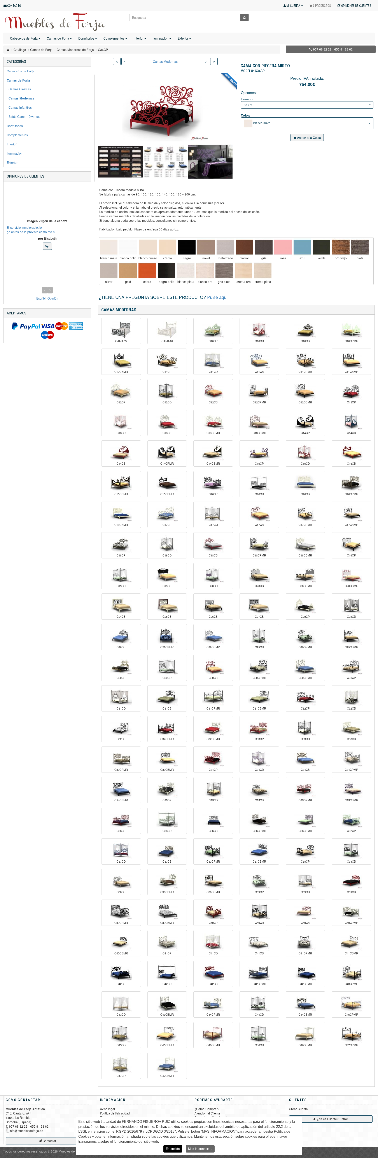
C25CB (167, 616)
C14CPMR (167, 463)
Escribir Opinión (47, 298)
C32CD (351, 708)
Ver (47, 246)
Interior (139, 38)
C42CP (121, 984)
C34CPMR (351, 769)
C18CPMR (259, 555)
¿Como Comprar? (206, 1109)
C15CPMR (121, 494)
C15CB (351, 463)
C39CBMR (167, 922)
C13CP (351, 402)
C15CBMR (167, 494)
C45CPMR (351, 1014)
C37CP (351, 831)
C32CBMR (213, 739)
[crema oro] (243, 270)
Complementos (114, 38)
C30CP (121, 678)
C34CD (259, 769)
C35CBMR (351, 800)
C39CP (259, 892)
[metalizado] (225, 247)
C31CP (351, 678)
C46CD (259, 1045)
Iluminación (161, 38)
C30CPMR (259, 678)
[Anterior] (125, 61)
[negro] (187, 247)
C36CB (213, 831)
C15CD (305, 463)
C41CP (167, 953)
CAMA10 (167, 341)
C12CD (167, 402)
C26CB (213, 616)
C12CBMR (305, 402)
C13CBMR (259, 433)
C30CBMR (305, 678)
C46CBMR (305, 1045)
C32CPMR (167, 739)
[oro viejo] (341, 247)
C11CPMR (305, 371)
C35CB (259, 800)
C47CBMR (167, 1076)
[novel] (206, 247)
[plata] (360, 247)
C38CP (305, 861)
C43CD (121, 1014)
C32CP (305, 708)
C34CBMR (121, 800)
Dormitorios (86, 38)
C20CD (213, 586)
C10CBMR (121, 371)
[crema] (167, 247)
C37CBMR (259, 861)
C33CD (305, 739)
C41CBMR (351, 953)
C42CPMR (259, 984)
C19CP (351, 555)
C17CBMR (351, 525)
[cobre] (147, 270)
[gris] (264, 247)
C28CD (351, 616)
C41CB (259, 953)
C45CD (121, 1045)
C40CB (305, 922)
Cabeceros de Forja (24, 38)
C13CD (121, 433)
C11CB (259, 371)
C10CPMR (351, 341)
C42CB (213, 984)
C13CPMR (213, 433)
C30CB (213, 678)
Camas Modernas (165, 61)
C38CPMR (167, 892)
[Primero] (117, 61)
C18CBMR (305, 555)
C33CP (259, 739)
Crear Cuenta (298, 1109)
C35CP (167, 800)
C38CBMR (213, 892)
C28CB (121, 647)
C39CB (351, 892)
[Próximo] (205, 61)
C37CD (121, 861)
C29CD (259, 647)
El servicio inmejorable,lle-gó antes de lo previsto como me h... (32, 229)
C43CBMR (167, 1014)
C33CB (351, 739)
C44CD (259, 1014)
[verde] (321, 247)
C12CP (121, 402)
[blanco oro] (205, 270)
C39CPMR (121, 922)
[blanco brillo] (128, 247)
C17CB (259, 525)
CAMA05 (121, 341)
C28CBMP (213, 647)
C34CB (305, 769)
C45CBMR (167, 1045)
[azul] (302, 247)
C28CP (305, 616)
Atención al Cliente (207, 1113)
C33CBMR (167, 769)
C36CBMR (305, 831)
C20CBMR (351, 586)
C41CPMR (305, 953)
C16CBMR (121, 525)
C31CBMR (259, 708)
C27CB (259, 616)
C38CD (351, 861)
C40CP (213, 922)
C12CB (213, 402)
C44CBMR (305, 1014)
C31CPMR (213, 708)
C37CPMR (213, 861)
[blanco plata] (185, 270)
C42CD (167, 984)
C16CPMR (351, 494)
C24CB (121, 616)
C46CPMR (213, 1045)
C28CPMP (167, 647)
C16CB (305, 494)
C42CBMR (305, 984)
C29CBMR (351, 647)
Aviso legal (107, 1109)
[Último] (214, 61)
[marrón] (244, 247)
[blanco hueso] (147, 247)
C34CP (213, 769)
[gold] (128, 270)
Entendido (173, 1148)
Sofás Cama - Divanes (23, 116)
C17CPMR (305, 525)
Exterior (183, 38)
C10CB (305, 341)
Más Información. (200, 1148)
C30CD (167, 678)
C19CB (167, 586)
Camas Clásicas (19, 89)
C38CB (121, 892)
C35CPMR (305, 800)
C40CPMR (351, 922)
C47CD (121, 1076)
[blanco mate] (108, 247)
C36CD (167, 831)
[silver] (108, 270)
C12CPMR (259, 402)
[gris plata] (224, 270)
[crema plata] (262, 270)
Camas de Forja (58, 38)
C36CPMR (259, 831)
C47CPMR (351, 1045)
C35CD (213, 800)
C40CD (259, 922)
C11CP (167, 371)
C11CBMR (351, 371)
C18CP (121, 555)
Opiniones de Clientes (25, 176)
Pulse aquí (217, 297)
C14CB (121, 463)
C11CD (213, 371)
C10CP (213, 341)
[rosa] (283, 247)
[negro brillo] (166, 270)
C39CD (305, 892)
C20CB (259, 586)
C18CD (167, 555)
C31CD (121, 708)
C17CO (213, 525)
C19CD (121, 586)
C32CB (121, 739)
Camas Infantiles (19, 107)
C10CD (259, 341)
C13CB (167, 433)
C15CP (259, 463)
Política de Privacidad (115, 1113)
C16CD (259, 494)
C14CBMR (213, 463)
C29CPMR (305, 647)
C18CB (213, 555)
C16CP (213, 494)
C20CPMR (305, 586)
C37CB (167, 861)
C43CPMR (351, 984)
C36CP (121, 831)
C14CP (305, 433)
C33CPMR (121, 769)
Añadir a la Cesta (308, 137)
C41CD (213, 953)
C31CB (167, 708)
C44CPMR (213, 1014)
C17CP (167, 525)
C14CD (351, 433)
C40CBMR (121, 953)
